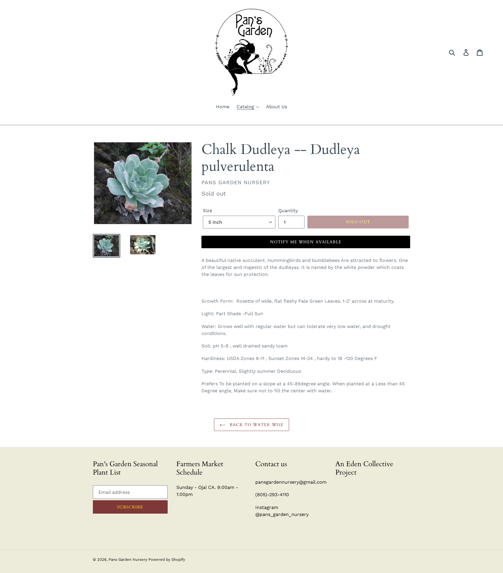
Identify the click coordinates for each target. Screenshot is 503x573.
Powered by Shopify (166, 559)
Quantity (288, 210)
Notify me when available (306, 242)
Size (207, 210)
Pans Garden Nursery (128, 559)
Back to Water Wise (256, 424)
